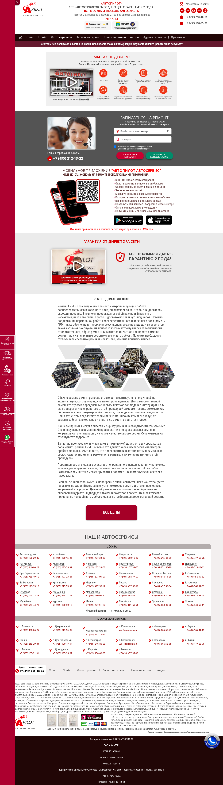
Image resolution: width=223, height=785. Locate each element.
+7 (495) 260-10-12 (128, 557)
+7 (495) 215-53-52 (62, 586)
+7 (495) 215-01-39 (161, 557)
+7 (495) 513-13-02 (194, 567)
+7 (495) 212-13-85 (95, 634)
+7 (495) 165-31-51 (29, 653)
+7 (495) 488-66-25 (29, 630)
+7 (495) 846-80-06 (95, 643)
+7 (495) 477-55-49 (128, 653)
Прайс (67, 670)
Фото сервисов (86, 670)
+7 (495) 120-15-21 (62, 557)
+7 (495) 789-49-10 (29, 576)
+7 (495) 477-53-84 (161, 586)
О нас (52, 670)
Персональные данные (171, 732)
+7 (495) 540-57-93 (194, 586)
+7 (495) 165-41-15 (194, 630)
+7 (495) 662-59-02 (128, 595)
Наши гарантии (141, 670)
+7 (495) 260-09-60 (95, 595)
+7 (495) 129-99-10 (29, 586)
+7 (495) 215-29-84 (29, 643)
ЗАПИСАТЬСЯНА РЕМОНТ (130, 155)
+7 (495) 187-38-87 (62, 653)
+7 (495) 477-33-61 (62, 576)
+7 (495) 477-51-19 (95, 604)
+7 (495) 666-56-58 (161, 643)
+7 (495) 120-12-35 (29, 595)
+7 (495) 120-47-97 (62, 643)
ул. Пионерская (128, 643)
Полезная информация (155, 732)
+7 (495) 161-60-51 (128, 604)
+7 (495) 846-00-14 (161, 595)
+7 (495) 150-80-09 (95, 653)
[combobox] (143, 131)
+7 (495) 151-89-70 (161, 567)
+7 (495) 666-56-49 (161, 630)
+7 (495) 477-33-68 (95, 567)
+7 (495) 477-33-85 (128, 567)
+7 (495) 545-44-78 (29, 604)
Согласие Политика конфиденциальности (194, 732)
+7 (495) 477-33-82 (95, 557)
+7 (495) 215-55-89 (62, 630)
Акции (161, 670)
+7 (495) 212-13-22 (68, 158)
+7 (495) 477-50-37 (62, 567)
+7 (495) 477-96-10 (128, 586)
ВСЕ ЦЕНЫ (111, 512)
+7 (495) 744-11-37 (62, 595)
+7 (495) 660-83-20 (161, 604)
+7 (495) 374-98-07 (120, 610)
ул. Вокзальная (128, 630)
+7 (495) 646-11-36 (161, 576)
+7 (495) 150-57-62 (194, 576)
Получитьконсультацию (159, 155)
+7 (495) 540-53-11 (194, 604)
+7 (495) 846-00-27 (29, 567)
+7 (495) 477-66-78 (194, 557)
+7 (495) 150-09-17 (62, 604)
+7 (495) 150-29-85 (29, 557)
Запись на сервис (113, 670)
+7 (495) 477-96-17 (95, 586)
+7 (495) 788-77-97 (128, 576)
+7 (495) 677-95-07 (95, 576)
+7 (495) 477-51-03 (194, 595)
